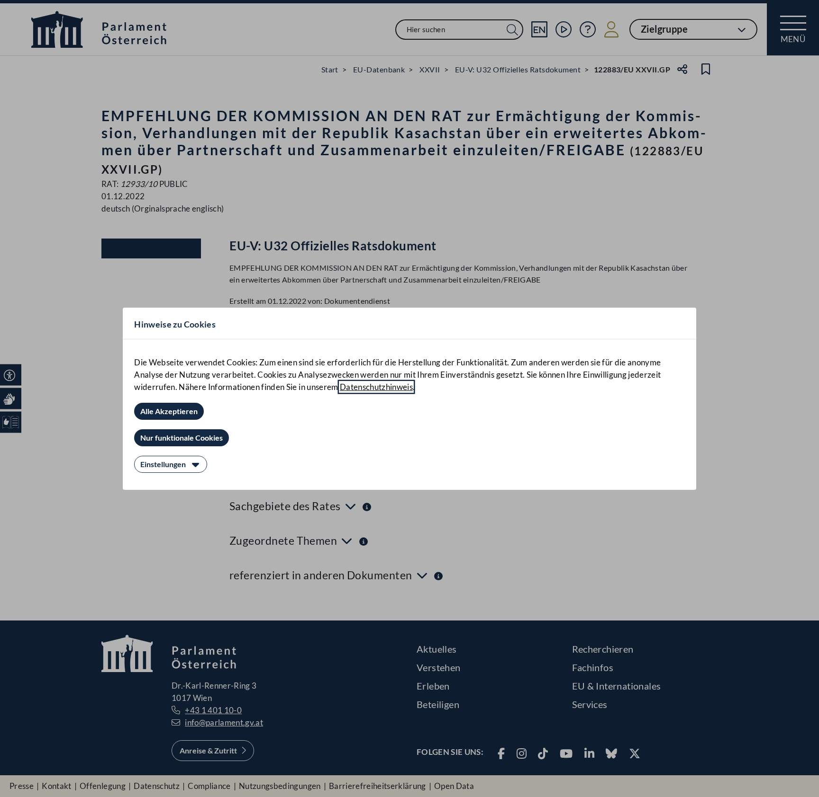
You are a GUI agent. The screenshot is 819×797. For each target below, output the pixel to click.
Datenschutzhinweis (376, 387)
